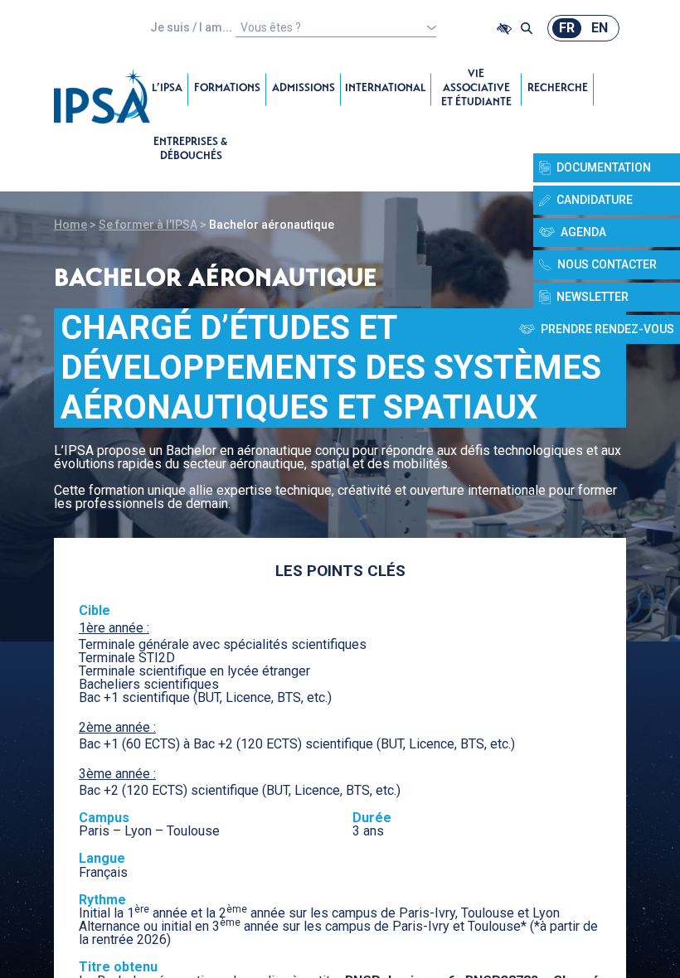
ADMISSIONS (303, 89)
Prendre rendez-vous (607, 329)
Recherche (557, 89)
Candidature (594, 199)
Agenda (583, 232)
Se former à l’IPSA (148, 224)
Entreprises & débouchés (190, 150)
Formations (227, 89)
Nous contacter (607, 264)
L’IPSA (167, 89)
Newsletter (592, 296)
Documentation (603, 167)
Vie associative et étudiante (476, 89)
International (385, 89)
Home (70, 224)
